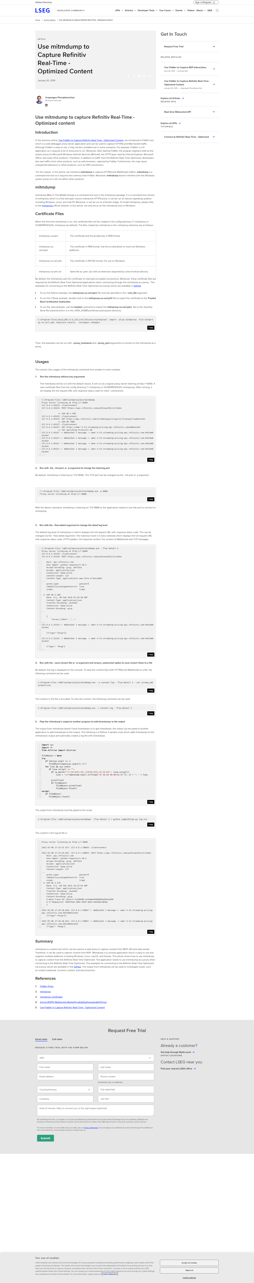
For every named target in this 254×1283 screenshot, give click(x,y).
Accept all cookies (189, 1262)
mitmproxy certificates (51, 997)
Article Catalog (49, 20)
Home (37, 20)
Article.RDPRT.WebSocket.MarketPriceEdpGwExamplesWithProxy (73, 1002)
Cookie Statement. (109, 1274)
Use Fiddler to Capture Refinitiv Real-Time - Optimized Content (91, 140)
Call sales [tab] (57, 1039)
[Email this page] (149, 76)
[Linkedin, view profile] (139, 76)
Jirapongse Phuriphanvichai (60, 97)
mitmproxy (47, 205)
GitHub (137, 286)
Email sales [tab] (41, 1039)
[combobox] (95, 1057)
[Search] (217, 10)
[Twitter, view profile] (134, 76)
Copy (150, 327)
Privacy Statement (91, 1127)
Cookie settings (189, 1277)
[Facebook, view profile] (128, 76)
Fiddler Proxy (47, 986)
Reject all (189, 1270)
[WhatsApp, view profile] (144, 76)
